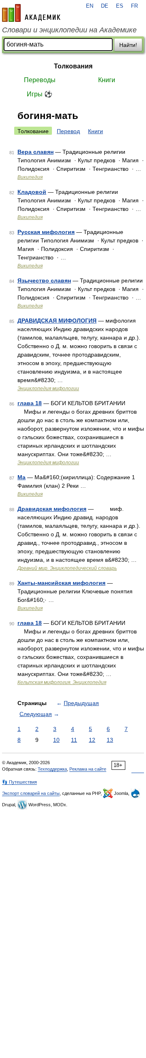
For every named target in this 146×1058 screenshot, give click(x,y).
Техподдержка (52, 769)
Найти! (128, 45)
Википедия (30, 177)
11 (74, 740)
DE (104, 6)
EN (89, 6)
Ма (21, 477)
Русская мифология (46, 232)
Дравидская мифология (51, 509)
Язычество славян (44, 280)
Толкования (73, 66)
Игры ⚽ (39, 94)
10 (56, 740)
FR (134, 6)
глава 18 (29, 403)
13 (110, 740)
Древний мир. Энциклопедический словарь (67, 568)
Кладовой (31, 192)
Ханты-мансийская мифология (61, 583)
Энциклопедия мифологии (48, 388)
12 (92, 740)
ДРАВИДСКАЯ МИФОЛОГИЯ (57, 320)
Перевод (68, 131)
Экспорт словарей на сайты (31, 793)
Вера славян (35, 152)
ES (119, 6)
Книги (106, 79)
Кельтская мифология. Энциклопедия (61, 682)
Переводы (40, 79)
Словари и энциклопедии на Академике (69, 30)
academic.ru (31, 13)
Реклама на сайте (87, 769)
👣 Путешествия (19, 782)
